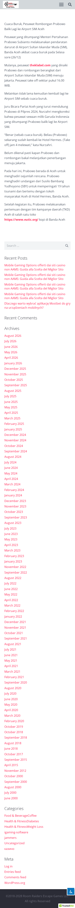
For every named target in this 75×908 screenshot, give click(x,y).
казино (9, 849)
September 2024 (15, 451)
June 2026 (11, 347)
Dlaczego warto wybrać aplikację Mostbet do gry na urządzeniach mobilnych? (37, 305)
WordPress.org (14, 883)
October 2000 (13, 776)
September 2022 (15, 572)
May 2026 (10, 352)
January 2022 (13, 616)
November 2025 (15, 374)
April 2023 (11, 545)
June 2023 (11, 534)
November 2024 (15, 440)
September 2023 (15, 517)
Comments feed (15, 877)
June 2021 (11, 655)
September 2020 (15, 682)
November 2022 (15, 567)
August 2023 (12, 523)
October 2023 (13, 512)
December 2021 (15, 622)
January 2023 (13, 561)
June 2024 (11, 468)
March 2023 (12, 550)
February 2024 (14, 490)
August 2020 (12, 688)
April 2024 (11, 479)
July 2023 (10, 528)
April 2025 (11, 413)
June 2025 (11, 402)
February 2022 (14, 611)
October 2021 (13, 633)
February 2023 (14, 556)
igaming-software (16, 832)
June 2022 (11, 589)
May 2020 (10, 705)
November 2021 (15, 628)
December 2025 (15, 369)
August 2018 (12, 743)
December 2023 (15, 501)
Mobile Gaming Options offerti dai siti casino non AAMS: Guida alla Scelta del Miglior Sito (34, 267)
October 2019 (13, 727)
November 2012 (15, 771)
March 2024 (12, 484)
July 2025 (10, 396)
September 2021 (15, 638)
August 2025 (12, 391)
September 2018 (15, 738)
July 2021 (10, 649)
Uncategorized (14, 843)
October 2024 (13, 446)
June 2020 (11, 699)
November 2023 (15, 506)
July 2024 (10, 462)
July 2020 (10, 693)
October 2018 (13, 732)
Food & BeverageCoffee (20, 816)
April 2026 (11, 358)
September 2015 (15, 760)
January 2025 (13, 429)
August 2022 (12, 578)
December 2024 (15, 435)
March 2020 (12, 716)
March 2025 (12, 418)
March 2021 (12, 672)
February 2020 (14, 721)
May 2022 (10, 594)
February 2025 (14, 424)
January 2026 (13, 363)
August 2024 (12, 457)
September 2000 (15, 782)
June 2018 (11, 749)
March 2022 (12, 605)
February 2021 (14, 677)
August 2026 (12, 336)
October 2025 (13, 380)
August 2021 (12, 644)
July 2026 (10, 341)
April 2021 (11, 666)
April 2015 (11, 765)
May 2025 (10, 407)
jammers (10, 838)
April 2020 (11, 710)
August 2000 (12, 787)
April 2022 (11, 600)
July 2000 (10, 793)
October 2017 (13, 754)
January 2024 (13, 495)
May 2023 (10, 539)
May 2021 (10, 661)
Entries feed (12, 872)
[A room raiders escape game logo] (11, 4)
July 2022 (10, 583)
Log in (8, 866)
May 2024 (10, 473)
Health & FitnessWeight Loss (23, 827)
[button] (61, 4)
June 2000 (11, 798)
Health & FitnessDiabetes (21, 821)
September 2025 (15, 385)
